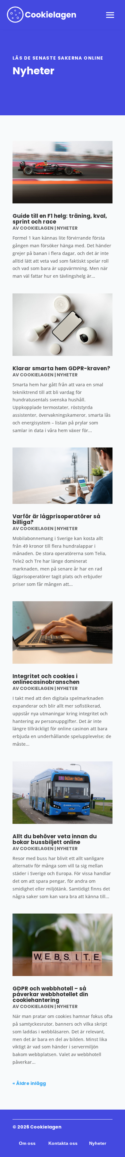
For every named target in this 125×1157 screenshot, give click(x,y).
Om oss (28, 1143)
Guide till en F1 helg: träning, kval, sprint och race (60, 219)
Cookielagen (37, 228)
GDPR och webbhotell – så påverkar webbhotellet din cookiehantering (50, 994)
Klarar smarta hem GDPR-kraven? (61, 368)
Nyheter (67, 228)
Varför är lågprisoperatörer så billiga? (56, 519)
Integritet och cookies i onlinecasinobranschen (46, 679)
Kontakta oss (63, 1143)
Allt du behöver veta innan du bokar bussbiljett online (55, 839)
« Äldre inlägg (29, 1083)
